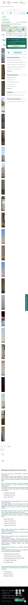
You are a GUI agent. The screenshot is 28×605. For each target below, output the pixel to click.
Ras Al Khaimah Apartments (13, 82)
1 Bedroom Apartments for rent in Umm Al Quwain (16, 62)
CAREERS (11, 590)
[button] (5, 13)
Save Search (24, 22)
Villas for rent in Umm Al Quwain (14, 68)
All (3, 35)
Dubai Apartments (11, 84)
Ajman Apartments (11, 79)
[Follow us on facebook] (16, 590)
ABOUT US (4, 590)
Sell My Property (9, 2)
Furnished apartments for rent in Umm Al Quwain (16, 101)
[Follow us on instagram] (16, 593)
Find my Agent (4, 2)
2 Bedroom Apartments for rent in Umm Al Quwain (16, 64)
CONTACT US (5, 593)
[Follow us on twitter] (20, 590)
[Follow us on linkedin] (23, 590)
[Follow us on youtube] (20, 593)
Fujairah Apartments (11, 86)
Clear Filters (18, 22)
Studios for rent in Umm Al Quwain (14, 60)
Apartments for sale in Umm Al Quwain (15, 95)
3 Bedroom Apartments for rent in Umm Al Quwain (16, 66)
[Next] (9, 446)
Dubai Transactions (23, 2)
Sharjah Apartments (11, 77)
